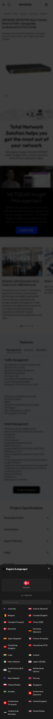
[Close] (49, 568)
